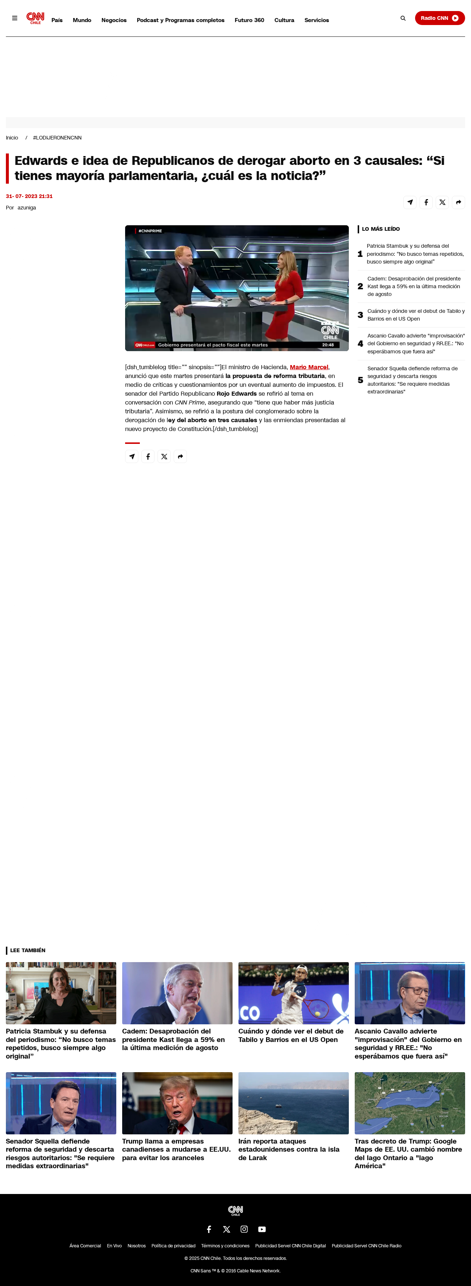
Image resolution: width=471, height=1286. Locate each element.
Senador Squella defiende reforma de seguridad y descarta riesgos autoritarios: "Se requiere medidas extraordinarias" (413, 380)
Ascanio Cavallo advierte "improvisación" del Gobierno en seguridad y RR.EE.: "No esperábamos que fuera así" (416, 343)
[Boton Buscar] (403, 18)
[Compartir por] (458, 202)
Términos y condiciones (225, 1246)
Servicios (317, 20)
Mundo (82, 20)
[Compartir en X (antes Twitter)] (442, 202)
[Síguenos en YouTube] (262, 1229)
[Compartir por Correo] (410, 202)
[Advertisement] (61, 647)
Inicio (12, 137)
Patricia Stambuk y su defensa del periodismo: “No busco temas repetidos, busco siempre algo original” (415, 253)
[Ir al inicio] (35, 18)
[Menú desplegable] (15, 18)
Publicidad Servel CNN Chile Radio (366, 1246)
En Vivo (114, 1246)
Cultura (284, 20)
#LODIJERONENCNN (57, 137)
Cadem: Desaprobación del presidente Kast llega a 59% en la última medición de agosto (414, 286)
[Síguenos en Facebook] (209, 1229)
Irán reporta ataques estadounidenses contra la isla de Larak (289, 1150)
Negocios (114, 20)
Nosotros (137, 1246)
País (57, 20)
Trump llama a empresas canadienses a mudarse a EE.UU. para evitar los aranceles (176, 1150)
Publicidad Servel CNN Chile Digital (290, 1246)
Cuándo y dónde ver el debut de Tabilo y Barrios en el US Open (416, 314)
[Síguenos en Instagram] (244, 1229)
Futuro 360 (249, 20)
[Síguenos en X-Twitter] (227, 1229)
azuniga (27, 207)
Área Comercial (85, 1246)
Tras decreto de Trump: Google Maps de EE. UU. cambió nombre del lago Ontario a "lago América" (408, 1154)
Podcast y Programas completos (180, 20)
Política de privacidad (173, 1246)
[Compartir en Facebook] (426, 202)
